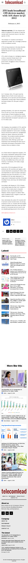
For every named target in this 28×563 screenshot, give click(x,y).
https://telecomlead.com (16, 221)
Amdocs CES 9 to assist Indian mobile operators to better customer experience (7, 242)
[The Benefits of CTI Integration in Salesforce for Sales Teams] (5, 257)
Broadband (4, 538)
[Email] (21, 231)
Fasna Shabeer (7, 420)
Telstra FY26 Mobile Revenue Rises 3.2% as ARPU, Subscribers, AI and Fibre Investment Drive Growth (17, 287)
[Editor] (6, 222)
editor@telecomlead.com (8, 212)
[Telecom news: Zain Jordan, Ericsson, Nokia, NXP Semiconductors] (5, 307)
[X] (13, 224)
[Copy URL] (7, 231)
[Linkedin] (11, 231)
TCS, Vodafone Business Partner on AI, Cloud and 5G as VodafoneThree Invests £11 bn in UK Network (18, 272)
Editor (13, 220)
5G (2, 552)
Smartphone (4, 545)
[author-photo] (2, 393)
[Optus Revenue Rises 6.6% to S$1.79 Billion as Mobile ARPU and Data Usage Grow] (5, 300)
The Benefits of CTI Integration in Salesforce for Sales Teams (17, 257)
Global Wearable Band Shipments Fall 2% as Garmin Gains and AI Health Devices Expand (17, 264)
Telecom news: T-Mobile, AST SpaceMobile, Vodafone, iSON (18, 321)
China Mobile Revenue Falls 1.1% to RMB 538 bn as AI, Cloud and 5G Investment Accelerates (17, 279)
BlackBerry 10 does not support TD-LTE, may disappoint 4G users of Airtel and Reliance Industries (20, 243)
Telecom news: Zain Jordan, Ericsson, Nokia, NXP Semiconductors (17, 307)
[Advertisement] (14, 341)
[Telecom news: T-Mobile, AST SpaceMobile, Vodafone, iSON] (5, 321)
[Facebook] (11, 224)
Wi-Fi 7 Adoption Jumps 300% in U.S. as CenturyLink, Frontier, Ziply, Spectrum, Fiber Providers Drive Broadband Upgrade (13, 417)
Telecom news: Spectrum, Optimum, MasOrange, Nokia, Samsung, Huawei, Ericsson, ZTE (17, 314)
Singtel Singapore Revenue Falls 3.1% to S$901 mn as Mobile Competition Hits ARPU (18, 294)
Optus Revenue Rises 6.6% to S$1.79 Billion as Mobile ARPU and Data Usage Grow (18, 300)
